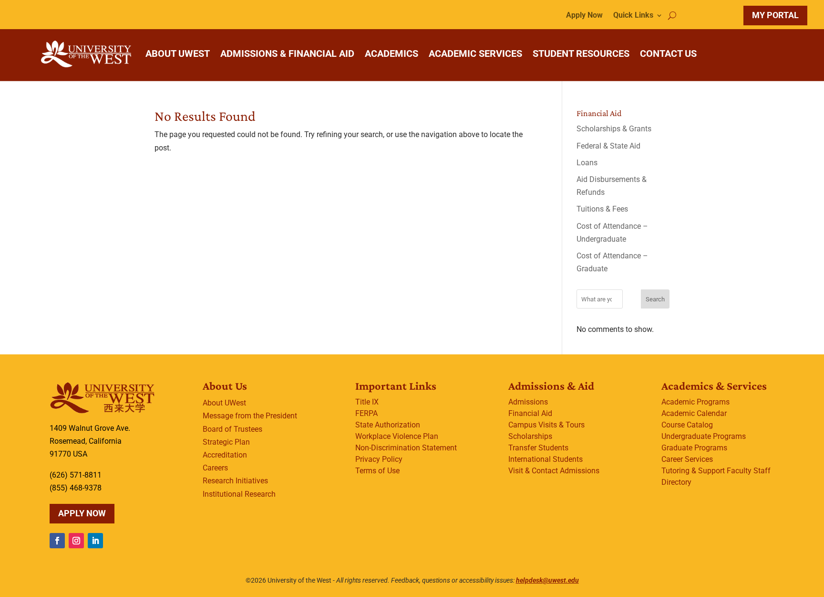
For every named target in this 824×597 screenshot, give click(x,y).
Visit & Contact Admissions (553, 470)
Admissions (528, 401)
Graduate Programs (694, 447)
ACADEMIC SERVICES (475, 53)
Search (655, 299)
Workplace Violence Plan (396, 436)
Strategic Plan (226, 442)
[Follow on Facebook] (57, 540)
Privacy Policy (378, 459)
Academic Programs (695, 401)
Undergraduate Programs (703, 436)
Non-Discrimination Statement (406, 447)
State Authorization (387, 424)
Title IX (367, 401)
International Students (545, 459)
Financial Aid (530, 413)
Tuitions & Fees (602, 208)
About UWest (224, 402)
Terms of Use (377, 470)
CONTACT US (668, 53)
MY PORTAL (775, 15)
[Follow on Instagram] (76, 540)
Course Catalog (687, 424)
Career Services (687, 459)
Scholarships (530, 436)
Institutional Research (239, 494)
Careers (215, 467)
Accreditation (225, 454)
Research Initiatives (235, 480)
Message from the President (250, 415)
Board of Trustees (232, 429)
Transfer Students (538, 447)
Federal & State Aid (608, 145)
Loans (587, 162)
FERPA (366, 413)
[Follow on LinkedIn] (95, 540)
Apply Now (584, 16)
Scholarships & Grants (614, 128)
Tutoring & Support (693, 470)
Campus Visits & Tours (546, 424)
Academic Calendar (694, 413)
